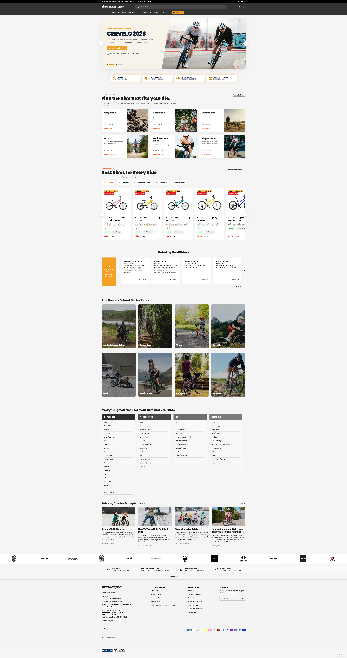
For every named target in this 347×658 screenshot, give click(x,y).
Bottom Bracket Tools (183, 437)
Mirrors (142, 467)
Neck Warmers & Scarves (221, 444)
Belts (213, 422)
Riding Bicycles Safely (186, 529)
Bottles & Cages (145, 430)
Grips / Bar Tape (110, 437)
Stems (106, 485)
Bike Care (179, 422)
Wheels (106, 467)
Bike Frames (108, 422)
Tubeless (107, 463)
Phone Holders (145, 459)
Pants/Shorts (216, 448)
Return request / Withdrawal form (163, 605)
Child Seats (144, 437)
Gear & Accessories (128, 12)
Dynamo (107, 444)
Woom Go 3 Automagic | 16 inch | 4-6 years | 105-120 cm (116, 219)
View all (242, 503)
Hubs (105, 474)
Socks (214, 456)
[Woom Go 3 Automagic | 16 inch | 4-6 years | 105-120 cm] (116, 202)
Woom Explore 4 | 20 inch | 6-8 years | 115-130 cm (239, 219)
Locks (142, 452)
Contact (191, 598)
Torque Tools (180, 430)
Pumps (178, 426)
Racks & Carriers (146, 463)
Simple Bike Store (110, 637)
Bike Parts (113, 12)
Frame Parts (108, 459)
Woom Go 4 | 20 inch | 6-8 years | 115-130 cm (209, 219)
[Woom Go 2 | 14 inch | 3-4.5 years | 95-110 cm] (147, 202)
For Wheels (180, 452)
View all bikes (239, 95)
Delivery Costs (156, 594)
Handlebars (108, 489)
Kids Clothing (216, 441)
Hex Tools (179, 433)
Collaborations (193, 605)
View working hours (108, 621)
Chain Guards (144, 433)
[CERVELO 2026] (204, 43)
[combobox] (181, 7)
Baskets (142, 422)
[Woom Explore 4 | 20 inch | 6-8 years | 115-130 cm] (240, 202)
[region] (181, 270)
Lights (142, 456)
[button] (244, 7)
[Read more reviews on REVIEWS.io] (108, 277)
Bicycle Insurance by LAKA (197, 602)
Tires (105, 478)
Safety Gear (216, 463)
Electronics (154, 12)
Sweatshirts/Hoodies (219, 459)
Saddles (106, 448)
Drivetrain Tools (181, 441)
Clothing (143, 12)
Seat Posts (107, 452)
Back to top (173, 576)
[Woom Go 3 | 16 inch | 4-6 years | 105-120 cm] (178, 202)
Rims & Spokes (109, 493)
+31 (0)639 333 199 (113, 610)
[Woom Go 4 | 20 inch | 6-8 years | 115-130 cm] (209, 202)
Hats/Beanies (216, 433)
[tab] (109, 182)
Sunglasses (215, 430)
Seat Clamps (108, 456)
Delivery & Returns (157, 598)
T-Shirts (214, 452)
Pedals (106, 441)
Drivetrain (107, 433)
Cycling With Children (113, 529)
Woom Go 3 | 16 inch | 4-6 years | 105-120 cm (178, 219)
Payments (154, 591)
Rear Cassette (181, 444)
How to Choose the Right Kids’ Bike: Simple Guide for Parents (228, 530)
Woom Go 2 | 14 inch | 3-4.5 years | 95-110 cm (147, 219)
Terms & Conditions (195, 609)
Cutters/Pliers (181, 448)
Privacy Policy (193, 612)
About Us (191, 591)
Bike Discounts (178, 12)
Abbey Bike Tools (182, 456)
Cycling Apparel (217, 426)
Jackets (214, 437)
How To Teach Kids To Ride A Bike (153, 530)
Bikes (103, 12)
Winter (164, 12)
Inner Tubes (108, 481)
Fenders (143, 441)
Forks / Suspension (110, 426)
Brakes (106, 430)
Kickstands (143, 448)
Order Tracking (156, 602)
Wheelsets (107, 470)
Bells (141, 426)
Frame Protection (146, 444)
